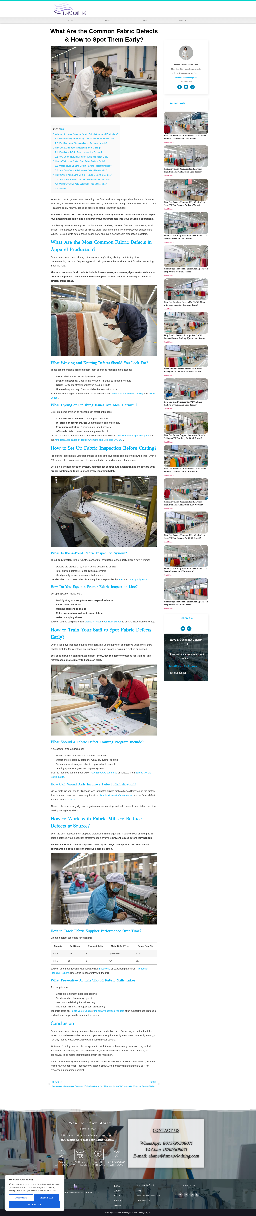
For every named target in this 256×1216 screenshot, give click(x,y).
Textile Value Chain (80, 1011)
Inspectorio (104, 968)
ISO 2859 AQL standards (104, 772)
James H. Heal (93, 621)
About (108, 20)
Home (70, 20)
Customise (21, 1197)
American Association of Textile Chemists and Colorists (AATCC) (89, 440)
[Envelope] (192, 87)
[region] (34, 1193)
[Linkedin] (179, 87)
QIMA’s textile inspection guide (133, 435)
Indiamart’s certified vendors (109, 1011)
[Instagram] (191, 1194)
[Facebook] (186, 87)
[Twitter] (180, 1194)
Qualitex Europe (112, 621)
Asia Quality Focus (139, 579)
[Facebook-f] (186, 1194)
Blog (145, 20)
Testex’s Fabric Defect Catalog (126, 393)
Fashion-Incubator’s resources (116, 795)
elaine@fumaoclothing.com (182, 666)
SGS (120, 579)
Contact (184, 20)
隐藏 (62, 129)
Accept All (34, 1204)
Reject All (46, 1197)
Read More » (168, 142)
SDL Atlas (70, 799)
